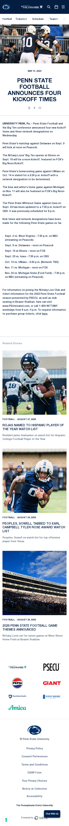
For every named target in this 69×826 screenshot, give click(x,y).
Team (52, 19)
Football (8, 419)
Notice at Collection (34, 789)
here (44, 314)
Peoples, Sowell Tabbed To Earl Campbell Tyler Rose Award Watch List (33, 527)
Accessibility (34, 796)
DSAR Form (34, 773)
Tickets (20, 19)
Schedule (38, 19)
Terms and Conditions (34, 765)
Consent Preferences (35, 757)
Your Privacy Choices (34, 781)
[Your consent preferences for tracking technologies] (6, 819)
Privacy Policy (34, 749)
